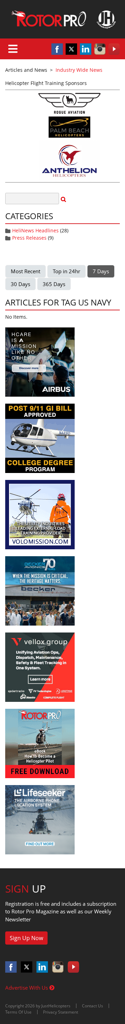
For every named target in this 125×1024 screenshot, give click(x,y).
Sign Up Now (26, 938)
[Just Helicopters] (62, 19)
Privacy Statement (60, 1012)
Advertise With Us (27, 987)
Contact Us (92, 1006)
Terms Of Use (18, 1012)
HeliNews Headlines (35, 230)
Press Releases (29, 237)
